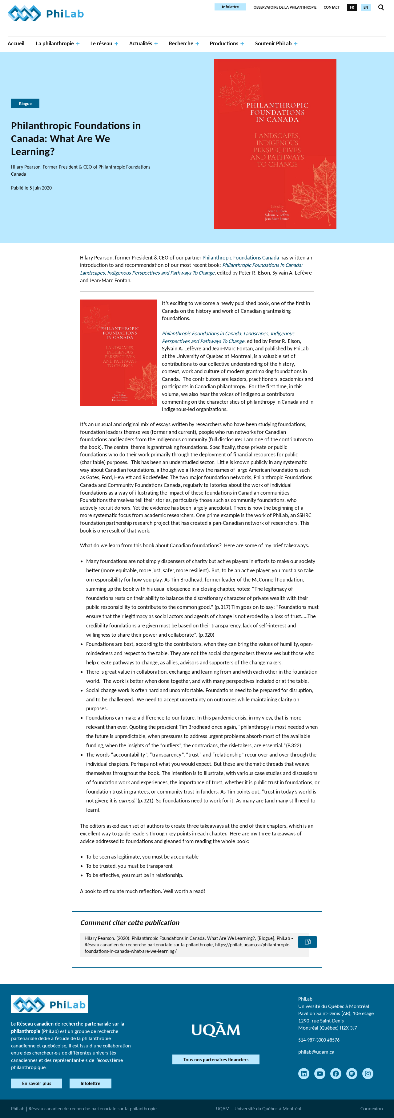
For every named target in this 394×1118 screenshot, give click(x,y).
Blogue (25, 103)
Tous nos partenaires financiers (215, 1060)
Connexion (371, 1108)
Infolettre (230, 7)
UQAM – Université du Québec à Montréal (258, 1109)
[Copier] (307, 942)
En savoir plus (36, 1083)
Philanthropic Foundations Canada (241, 257)
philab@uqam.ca (316, 1052)
